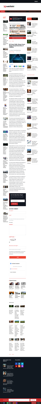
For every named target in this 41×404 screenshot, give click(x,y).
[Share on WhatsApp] (7, 403)
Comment (10, 224)
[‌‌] (34, 1)
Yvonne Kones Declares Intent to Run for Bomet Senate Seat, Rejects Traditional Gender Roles (17, 330)
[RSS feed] (15, 403)
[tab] (29, 19)
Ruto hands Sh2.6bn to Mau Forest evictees (11, 312)
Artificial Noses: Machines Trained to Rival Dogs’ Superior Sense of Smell (32, 110)
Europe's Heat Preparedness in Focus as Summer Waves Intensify (5, 192)
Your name (11, 210)
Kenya (13, 354)
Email (10, 215)
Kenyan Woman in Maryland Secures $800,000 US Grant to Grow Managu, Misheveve (8, 374)
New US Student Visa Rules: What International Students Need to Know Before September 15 (32, 101)
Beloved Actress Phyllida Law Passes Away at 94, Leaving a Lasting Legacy (5, 81)
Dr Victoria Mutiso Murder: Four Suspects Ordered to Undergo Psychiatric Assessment (11, 329)
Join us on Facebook (14, 268)
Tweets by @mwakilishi (30, 74)
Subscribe (14, 203)
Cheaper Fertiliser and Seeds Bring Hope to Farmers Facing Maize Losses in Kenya (22, 330)
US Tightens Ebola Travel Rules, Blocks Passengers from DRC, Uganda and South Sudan (17, 314)
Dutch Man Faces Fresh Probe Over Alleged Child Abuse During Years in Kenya (17, 347)
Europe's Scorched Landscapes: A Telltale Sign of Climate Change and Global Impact (5, 178)
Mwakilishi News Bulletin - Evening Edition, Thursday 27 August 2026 (32, 60)
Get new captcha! (9, 243)
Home (10, 354)
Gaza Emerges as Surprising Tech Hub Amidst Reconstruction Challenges (32, 161)
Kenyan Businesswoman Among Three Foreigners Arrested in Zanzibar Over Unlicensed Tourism (5, 96)
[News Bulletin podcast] (37, 1)
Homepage (11, 222)
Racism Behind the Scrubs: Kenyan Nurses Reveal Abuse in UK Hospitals (5, 111)
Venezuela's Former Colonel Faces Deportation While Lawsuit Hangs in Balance (32, 34)
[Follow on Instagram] (13, 403)
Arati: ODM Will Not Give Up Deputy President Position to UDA (32, 92)
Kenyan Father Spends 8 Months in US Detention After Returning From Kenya (8, 391)
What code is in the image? (13, 245)
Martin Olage (12, 51)
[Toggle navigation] (16, 5)
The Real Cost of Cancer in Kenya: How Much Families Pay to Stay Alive (5, 124)
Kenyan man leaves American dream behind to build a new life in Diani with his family (8, 367)
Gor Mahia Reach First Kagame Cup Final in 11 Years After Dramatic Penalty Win (5, 137)
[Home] (9, 6)
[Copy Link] (10, 403)
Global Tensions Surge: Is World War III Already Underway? (11, 11)
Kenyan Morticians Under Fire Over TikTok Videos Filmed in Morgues (11, 347)
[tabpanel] (32, 45)
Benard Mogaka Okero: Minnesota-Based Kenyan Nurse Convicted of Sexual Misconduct (8, 382)
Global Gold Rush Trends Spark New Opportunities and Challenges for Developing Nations (32, 127)
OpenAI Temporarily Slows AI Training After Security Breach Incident (5, 150)
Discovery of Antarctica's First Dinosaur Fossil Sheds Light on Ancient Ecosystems (5, 205)
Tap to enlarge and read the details (18, 35)
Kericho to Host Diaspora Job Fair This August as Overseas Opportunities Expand (5, 41)
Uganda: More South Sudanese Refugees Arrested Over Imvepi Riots (32, 68)
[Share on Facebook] (4, 403)
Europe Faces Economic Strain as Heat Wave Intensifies (35, 135)
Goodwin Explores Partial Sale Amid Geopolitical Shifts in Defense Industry (5, 68)
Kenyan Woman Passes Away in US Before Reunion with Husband (32, 25)
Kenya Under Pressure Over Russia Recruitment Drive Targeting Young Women (5, 164)
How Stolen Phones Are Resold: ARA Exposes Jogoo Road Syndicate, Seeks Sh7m (22, 347)
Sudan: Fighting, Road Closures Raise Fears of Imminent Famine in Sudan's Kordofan (32, 51)
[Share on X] (5, 403)
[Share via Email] (9, 403)
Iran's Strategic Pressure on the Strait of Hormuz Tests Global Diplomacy (5, 54)
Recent (29, 18)
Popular (34, 18)
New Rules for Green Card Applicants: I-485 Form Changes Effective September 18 (32, 143)
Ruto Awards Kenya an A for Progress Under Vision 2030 (34, 118)
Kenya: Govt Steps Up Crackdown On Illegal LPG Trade (22, 312)
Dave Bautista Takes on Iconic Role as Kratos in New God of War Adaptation (5, 27)
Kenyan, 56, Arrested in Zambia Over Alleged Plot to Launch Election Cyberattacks (5, 218)
